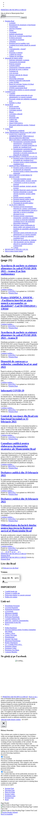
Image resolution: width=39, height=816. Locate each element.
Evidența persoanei (15, 38)
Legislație (12, 23)
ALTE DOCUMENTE (17, 205)
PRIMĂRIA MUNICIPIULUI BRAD (13, 10)
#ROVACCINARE (11, 615)
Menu (3, 15)
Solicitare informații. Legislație (19, 60)
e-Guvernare (9, 611)
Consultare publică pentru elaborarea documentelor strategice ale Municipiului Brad (18, 446)
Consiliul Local (10, 91)
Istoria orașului (14, 106)
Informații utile (14, 117)
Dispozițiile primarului (16, 78)
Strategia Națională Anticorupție (19, 80)
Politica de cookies (11, 597)
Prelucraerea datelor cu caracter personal (22, 90)
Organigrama (13, 27)
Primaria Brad (13, 293)
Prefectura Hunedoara (12, 617)
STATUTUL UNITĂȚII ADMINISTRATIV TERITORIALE (21, 135)
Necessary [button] (4, 755)
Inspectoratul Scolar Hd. (13, 622)
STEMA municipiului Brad (18, 88)
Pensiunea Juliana (11, 646)
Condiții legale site (11, 591)
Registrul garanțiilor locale (22, 201)
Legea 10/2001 (14, 82)
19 (6, 552)
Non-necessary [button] (6, 770)
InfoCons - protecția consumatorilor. (17, 620)
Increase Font (9, 788)
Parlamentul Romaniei (12, 609)
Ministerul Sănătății (11, 613)
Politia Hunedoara (11, 628)
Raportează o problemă (16, 130)
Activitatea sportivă (15, 110)
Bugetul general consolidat (22, 197)
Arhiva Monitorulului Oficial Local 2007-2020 (20, 132)
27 (19, 552)
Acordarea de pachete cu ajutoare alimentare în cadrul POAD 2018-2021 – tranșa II (19, 335)
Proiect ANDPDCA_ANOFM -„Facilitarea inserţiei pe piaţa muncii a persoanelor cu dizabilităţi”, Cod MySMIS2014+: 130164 (19, 303)
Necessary (6, 757)
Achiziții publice (14, 65)
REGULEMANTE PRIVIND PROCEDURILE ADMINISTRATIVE (22, 139)
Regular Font (9, 798)
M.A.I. (7, 624)
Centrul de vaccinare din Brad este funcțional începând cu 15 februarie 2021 (19, 419)
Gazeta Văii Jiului (11, 635)
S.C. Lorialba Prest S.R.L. (13, 644)
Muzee (11, 112)
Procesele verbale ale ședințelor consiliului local (23, 237)
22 (12, 552)
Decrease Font (9, 790)
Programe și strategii (15, 53)
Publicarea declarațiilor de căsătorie (24, 240)
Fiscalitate (12, 77)
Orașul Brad (9, 104)
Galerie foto (13, 119)
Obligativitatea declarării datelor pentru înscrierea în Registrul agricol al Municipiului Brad (19, 528)
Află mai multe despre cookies (11, 719)
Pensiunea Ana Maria (12, 650)
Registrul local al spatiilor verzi (19, 43)
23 (14, 552)
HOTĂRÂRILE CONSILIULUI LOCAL (23, 156)
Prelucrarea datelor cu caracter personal (18, 595)
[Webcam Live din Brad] (9, 568)
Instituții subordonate (16, 34)
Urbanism (12, 41)
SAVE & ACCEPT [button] (7, 785)
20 (8, 552)
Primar (11, 30)
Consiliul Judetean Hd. (12, 619)
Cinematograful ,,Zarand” (17, 49)
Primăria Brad (9, 21)
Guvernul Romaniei (11, 607)
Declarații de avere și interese (18, 69)
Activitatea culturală (15, 114)
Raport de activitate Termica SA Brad (21, 84)
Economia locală (14, 108)
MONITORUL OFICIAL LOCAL (16, 249)
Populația (12, 116)
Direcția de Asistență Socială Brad (20, 36)
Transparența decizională (17, 62)
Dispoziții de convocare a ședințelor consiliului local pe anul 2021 (19, 364)
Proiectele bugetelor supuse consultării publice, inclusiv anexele (25, 180)
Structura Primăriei (15, 28)
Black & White (10, 792)
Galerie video (13, 121)
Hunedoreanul (9, 637)
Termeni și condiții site (12, 593)
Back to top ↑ (33, 697)
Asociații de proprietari (16, 40)
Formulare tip (13, 71)
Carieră (11, 51)
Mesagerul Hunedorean (12, 641)
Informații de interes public (14, 58)
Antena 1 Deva (10, 633)
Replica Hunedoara (11, 643)
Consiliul (12, 93)
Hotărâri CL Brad (15, 103)
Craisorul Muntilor (11, 652)
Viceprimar (12, 32)
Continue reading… (7, 289)
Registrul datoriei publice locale (23, 199)
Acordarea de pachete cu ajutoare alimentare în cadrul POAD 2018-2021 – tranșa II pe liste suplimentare (19, 269)
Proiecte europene (15, 64)
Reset (7, 799)
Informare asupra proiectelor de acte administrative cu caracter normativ (21, 96)
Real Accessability (7, 814)
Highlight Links (10, 796)
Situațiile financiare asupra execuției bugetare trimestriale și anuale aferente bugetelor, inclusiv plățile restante (25, 192)
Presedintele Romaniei (12, 606)
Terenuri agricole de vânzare (18, 75)
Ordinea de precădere (16, 56)
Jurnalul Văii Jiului (11, 639)
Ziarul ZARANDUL (16, 123)
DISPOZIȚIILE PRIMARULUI (20, 166)
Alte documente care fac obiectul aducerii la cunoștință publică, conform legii (24, 244)
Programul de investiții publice (23, 203)
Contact (7, 129)
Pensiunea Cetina (10, 648)
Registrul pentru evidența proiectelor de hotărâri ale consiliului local (25, 159)
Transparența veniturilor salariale (19, 67)
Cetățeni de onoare (15, 54)
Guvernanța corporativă (17, 86)
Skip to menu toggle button (14, 251)
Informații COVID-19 (12, 390)
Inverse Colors (10, 794)
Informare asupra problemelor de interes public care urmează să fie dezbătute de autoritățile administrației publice (25, 228)
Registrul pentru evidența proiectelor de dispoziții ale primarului (25, 168)
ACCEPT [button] (25, 719)
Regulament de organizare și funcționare (22, 25)
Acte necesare (13, 73)
